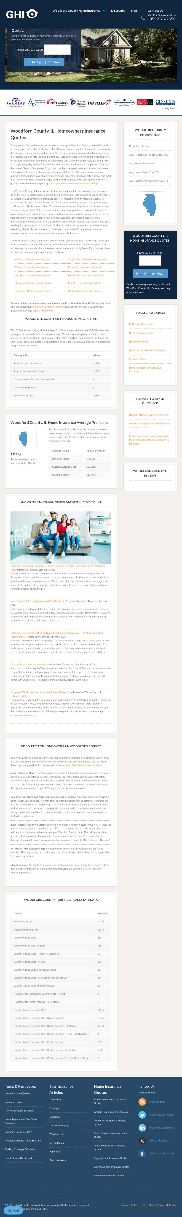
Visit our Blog (157, 1101)
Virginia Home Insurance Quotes (110, 1158)
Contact (173, 1205)
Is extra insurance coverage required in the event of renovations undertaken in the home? (149, 440)
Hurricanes (54, 1151)
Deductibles (55, 1099)
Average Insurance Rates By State (23, 1140)
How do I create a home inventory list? (149, 415)
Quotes (124, 1205)
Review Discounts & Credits (19, 1110)
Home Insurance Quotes (141, 333)
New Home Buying (58, 1125)
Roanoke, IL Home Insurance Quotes (33, 291)
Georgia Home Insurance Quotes (111, 1112)
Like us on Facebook (162, 1153)
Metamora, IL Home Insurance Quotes (33, 283)
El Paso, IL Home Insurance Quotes (32, 267)
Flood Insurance (57, 1160)
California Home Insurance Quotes (111, 1167)
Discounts (118, 10)
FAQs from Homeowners (141, 324)
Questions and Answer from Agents (147, 350)
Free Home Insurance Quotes (109, 1175)
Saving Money (56, 1143)
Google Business (160, 1140)
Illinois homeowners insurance (86, 765)
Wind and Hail (56, 1134)
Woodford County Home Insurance (76, 10)
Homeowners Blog (138, 341)
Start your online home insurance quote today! (74, 183)
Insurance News (137, 359)
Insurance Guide (13, 1102)
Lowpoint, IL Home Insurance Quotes (86, 275)
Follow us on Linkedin (162, 1127)
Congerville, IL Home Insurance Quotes (87, 259)
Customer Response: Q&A (18, 1132)
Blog (134, 10)
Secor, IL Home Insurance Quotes (84, 291)
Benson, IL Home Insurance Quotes (32, 259)
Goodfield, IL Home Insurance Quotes (33, 275)
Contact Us (155, 10)
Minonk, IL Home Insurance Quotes (85, 283)
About (152, 1205)
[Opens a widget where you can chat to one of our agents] (13, 1210)
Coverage (54, 1108)
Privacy (162, 1205)
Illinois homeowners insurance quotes (51, 306)
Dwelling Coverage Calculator (20, 1149)
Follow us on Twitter (161, 1114)
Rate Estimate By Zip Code (19, 1158)
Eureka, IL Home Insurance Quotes (85, 267)
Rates (134, 1205)
